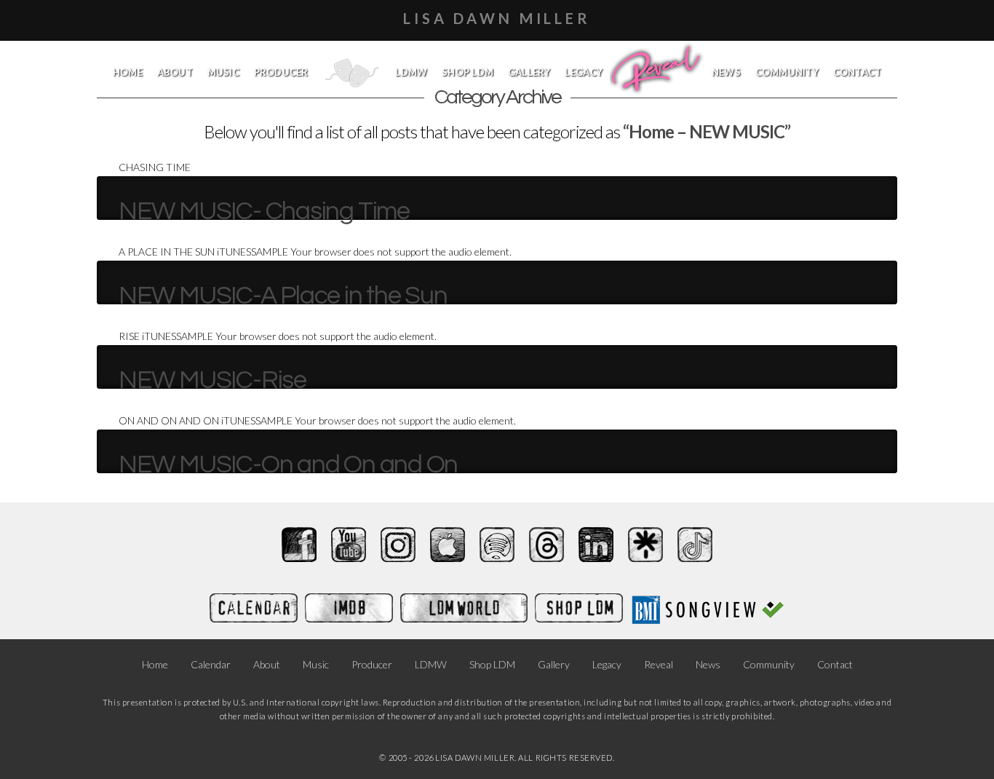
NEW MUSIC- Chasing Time (264, 211)
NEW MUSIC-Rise (212, 380)
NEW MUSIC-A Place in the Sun (283, 295)
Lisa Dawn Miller (496, 18)
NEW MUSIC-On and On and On (288, 464)
